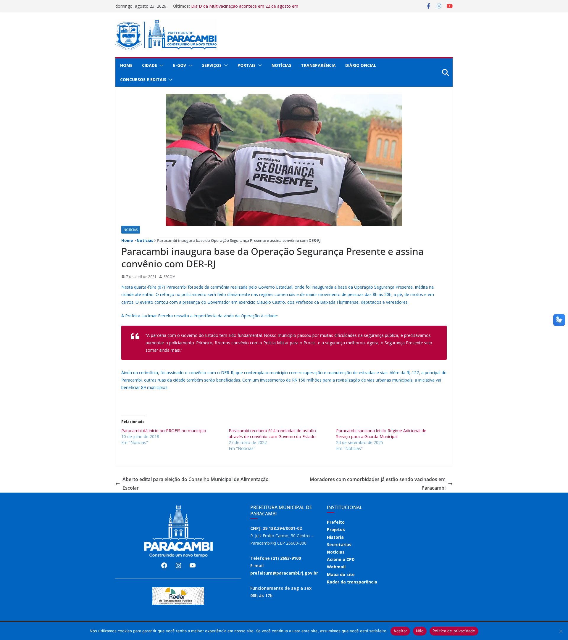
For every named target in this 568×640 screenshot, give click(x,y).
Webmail (336, 567)
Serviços (212, 65)
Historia (335, 537)
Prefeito (336, 522)
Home (126, 65)
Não (420, 630)
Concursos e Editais (143, 79)
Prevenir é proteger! (210, 5)
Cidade (149, 65)
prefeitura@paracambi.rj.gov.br (284, 573)
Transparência (318, 65)
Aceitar (400, 630)
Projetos (336, 529)
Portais (247, 65)
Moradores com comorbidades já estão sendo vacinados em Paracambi (378, 483)
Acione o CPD (341, 559)
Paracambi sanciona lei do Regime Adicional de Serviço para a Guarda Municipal (381, 433)
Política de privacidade (454, 630)
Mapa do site (341, 574)
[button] (160, 65)
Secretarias (339, 544)
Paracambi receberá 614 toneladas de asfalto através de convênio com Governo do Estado (272, 433)
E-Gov (179, 65)
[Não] (561, 631)
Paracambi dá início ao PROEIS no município (163, 430)
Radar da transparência (352, 582)
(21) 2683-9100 (286, 558)
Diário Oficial (360, 65)
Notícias (281, 65)
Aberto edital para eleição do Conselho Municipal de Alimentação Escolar (195, 483)
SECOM (169, 276)
